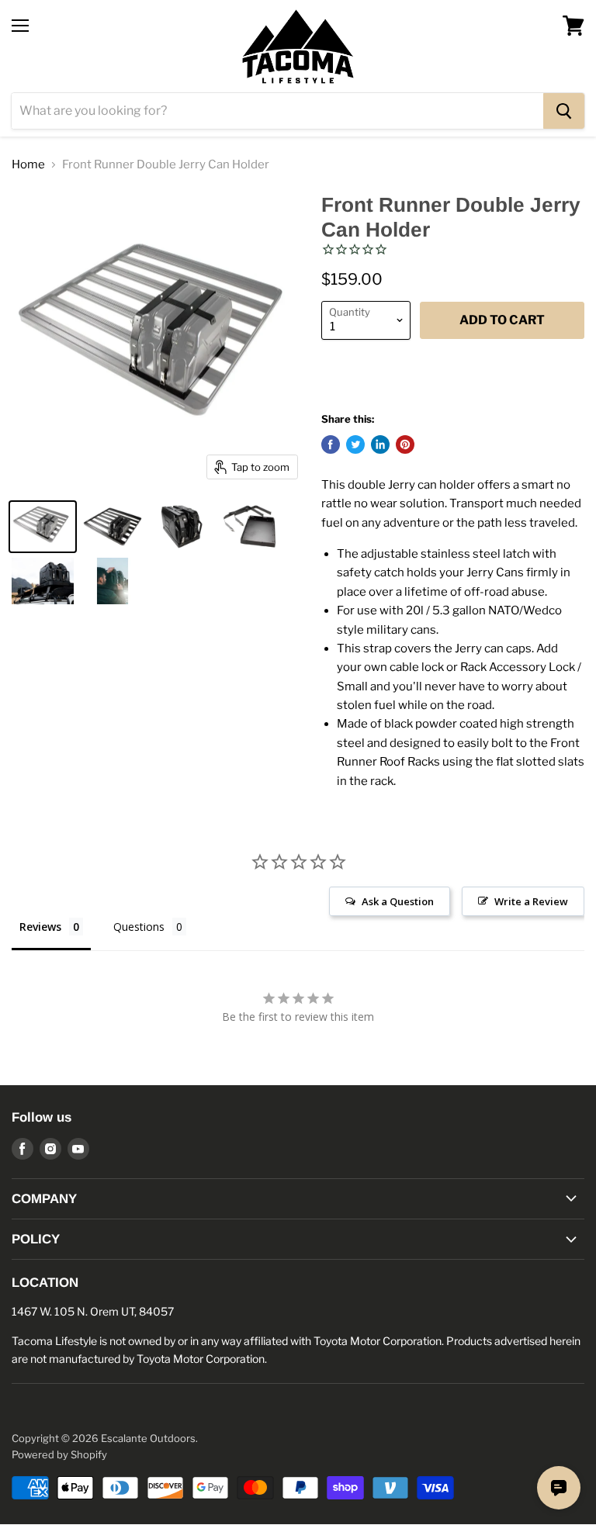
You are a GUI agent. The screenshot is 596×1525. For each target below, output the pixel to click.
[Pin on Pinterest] (405, 444)
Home (28, 164)
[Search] (563, 111)
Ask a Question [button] (398, 901)
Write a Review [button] (531, 901)
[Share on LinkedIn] (380, 444)
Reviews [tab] (40, 926)
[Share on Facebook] (330, 444)
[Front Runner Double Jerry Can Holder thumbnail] (42, 527)
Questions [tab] (139, 926)
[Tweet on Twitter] (355, 444)
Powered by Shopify (59, 1454)
